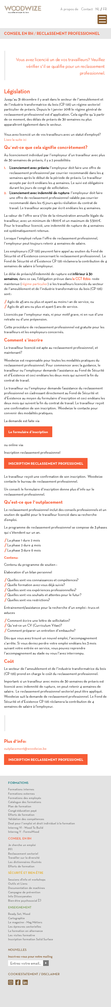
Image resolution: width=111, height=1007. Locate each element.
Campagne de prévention (24, 892)
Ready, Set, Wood (19, 914)
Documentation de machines (26, 888)
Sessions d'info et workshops (27, 879)
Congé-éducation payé (22, 810)
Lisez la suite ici (15, 140)
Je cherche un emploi (22, 845)
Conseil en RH (18, 33)
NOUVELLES (17, 950)
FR (105, 9)
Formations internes (21, 789)
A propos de (69, 9)
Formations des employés (24, 798)
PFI (10, 849)
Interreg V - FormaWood (23, 832)
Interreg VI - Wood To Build (25, 827)
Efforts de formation (21, 815)
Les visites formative (21, 935)
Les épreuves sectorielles (24, 926)
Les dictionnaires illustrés (24, 862)
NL (97, 9)
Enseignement (20, 907)
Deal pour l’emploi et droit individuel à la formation (41, 823)
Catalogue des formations (24, 802)
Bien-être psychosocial (23, 900)
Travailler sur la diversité (24, 857)
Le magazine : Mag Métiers (25, 922)
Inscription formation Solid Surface (30, 939)
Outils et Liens (17, 883)
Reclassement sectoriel (23, 853)
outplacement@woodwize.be (25, 749)
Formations (18, 783)
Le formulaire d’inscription (28, 432)
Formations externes (21, 793)
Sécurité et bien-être (25, 873)
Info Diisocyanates (20, 896)
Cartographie (16, 918)
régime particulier (35, 284)
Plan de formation (19, 806)
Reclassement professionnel (68, 33)
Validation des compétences (26, 819)
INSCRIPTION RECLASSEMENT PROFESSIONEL (45, 463)
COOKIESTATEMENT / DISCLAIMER (34, 974)
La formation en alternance (25, 931)
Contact (87, 9)
